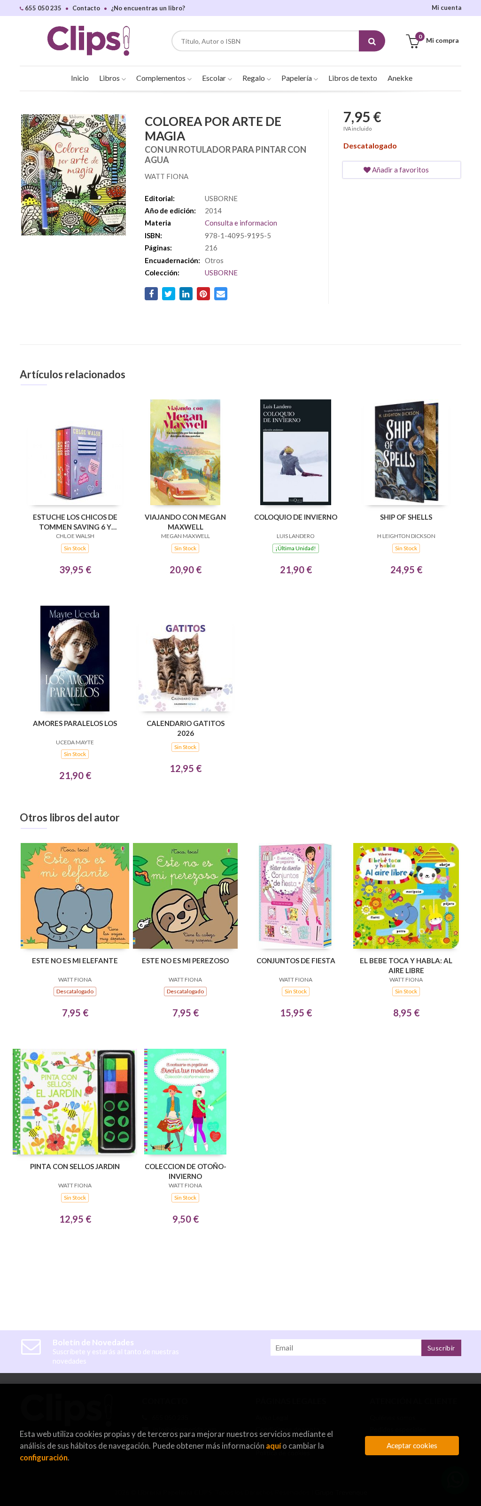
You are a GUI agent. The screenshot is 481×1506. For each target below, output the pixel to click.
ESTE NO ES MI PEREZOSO (185, 960)
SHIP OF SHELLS (406, 517)
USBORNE (221, 272)
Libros (110, 77)
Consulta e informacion (241, 222)
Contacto (86, 8)
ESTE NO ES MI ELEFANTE (75, 960)
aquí (273, 1446)
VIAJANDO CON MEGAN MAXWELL (185, 522)
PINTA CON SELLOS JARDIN (75, 1166)
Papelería (297, 77)
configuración (44, 1457)
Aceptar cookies (412, 1445)
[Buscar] (372, 41)
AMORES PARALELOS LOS (75, 723)
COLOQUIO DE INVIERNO (295, 517)
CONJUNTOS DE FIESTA (295, 960)
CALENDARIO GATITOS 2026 (186, 728)
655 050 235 (42, 8)
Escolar (214, 77)
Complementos (161, 77)
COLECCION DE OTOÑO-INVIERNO (185, 1171)
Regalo (254, 77)
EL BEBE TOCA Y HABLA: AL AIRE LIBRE (406, 965)
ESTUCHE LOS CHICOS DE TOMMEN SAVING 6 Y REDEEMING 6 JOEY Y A (75, 522)
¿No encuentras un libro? (148, 8)
